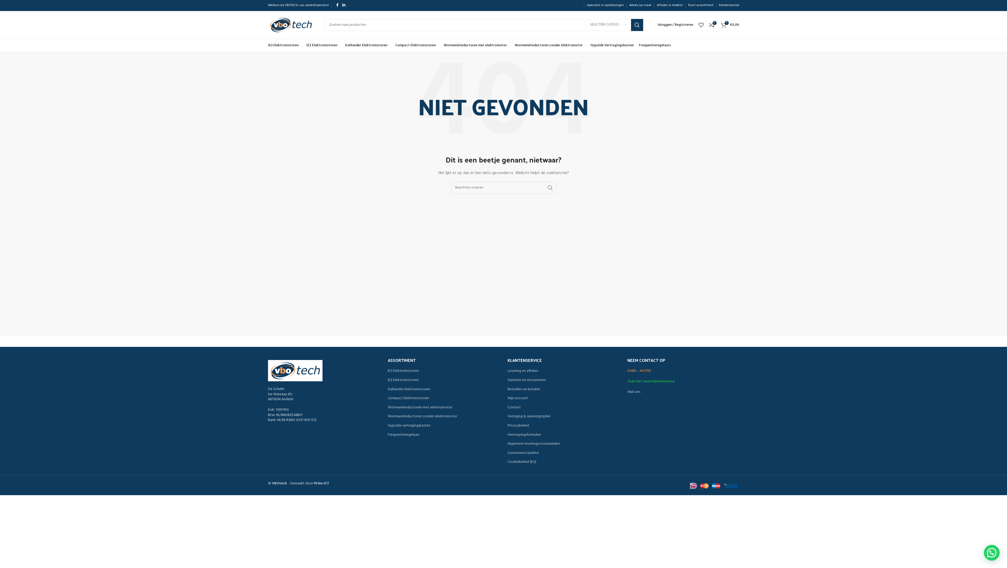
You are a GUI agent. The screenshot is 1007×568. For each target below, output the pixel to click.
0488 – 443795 (639, 371)
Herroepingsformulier (524, 435)
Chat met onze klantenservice (651, 381)
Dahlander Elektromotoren (409, 389)
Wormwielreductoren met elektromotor (420, 407)
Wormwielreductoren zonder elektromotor (422, 416)
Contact (514, 407)
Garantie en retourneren (527, 380)
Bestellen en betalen (524, 389)
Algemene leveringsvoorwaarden (534, 444)
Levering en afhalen (523, 371)
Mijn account (518, 398)
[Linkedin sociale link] (344, 5)
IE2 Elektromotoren (403, 380)
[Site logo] (291, 25)
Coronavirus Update (523, 453)
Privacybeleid (518, 425)
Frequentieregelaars (403, 435)
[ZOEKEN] (637, 25)
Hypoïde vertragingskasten (409, 425)
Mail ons (633, 392)
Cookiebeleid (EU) (522, 462)
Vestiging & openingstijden (529, 416)
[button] (992, 553)
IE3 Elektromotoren (403, 371)
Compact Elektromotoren (408, 398)
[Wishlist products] (701, 25)
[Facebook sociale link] (337, 5)
